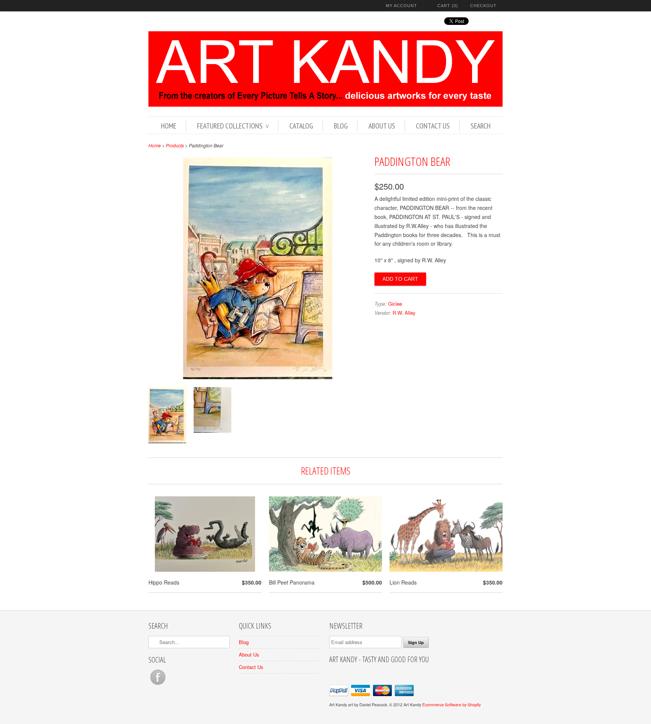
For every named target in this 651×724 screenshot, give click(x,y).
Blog (341, 126)
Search (481, 126)
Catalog (301, 126)
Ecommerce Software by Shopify (451, 704)
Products (175, 145)
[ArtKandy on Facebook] (157, 684)
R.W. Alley (404, 312)
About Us (381, 126)
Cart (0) (447, 5)
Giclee (395, 303)
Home (168, 126)
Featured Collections (233, 126)
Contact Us (433, 126)
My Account (401, 5)
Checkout (483, 5)
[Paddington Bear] (257, 377)
